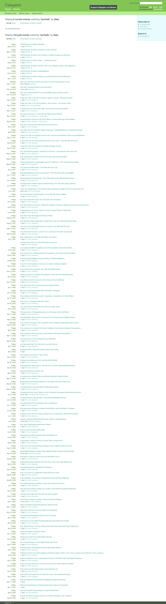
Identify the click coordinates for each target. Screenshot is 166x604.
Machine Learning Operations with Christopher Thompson (40, 290)
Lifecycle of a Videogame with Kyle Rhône (34, 301)
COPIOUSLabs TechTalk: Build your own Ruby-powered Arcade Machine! (45, 76)
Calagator (13, 5)
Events (8, 9)
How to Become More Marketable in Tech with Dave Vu (39, 569)
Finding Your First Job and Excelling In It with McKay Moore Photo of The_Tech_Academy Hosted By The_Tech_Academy (62, 553)
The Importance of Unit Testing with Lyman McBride (38, 339)
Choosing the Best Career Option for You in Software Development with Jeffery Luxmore (50, 392)
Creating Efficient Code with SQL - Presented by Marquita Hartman (43, 398)
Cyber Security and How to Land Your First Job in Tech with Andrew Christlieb (47, 564)
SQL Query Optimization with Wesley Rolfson (35, 424)
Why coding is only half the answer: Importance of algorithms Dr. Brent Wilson (47, 296)
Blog (150, 7)
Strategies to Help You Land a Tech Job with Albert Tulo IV (40, 456)
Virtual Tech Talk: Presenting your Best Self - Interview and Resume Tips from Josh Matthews (52, 135)
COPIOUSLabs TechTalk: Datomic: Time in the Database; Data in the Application (47, 66)
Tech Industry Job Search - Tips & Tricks (34, 355)
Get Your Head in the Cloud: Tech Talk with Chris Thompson (40, 199)
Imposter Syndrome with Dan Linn (32, 371)
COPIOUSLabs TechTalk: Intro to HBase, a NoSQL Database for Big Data (45, 55)
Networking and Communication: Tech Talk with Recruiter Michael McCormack (47, 178)
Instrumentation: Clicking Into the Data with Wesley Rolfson (40, 547)
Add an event (24, 13)
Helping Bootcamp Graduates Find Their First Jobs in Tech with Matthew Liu (46, 462)
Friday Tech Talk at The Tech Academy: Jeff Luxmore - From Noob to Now (45, 103)
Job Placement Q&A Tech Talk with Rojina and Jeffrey (38, 242)
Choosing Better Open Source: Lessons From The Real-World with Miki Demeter (47, 317)
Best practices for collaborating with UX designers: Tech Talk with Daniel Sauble (47, 253)
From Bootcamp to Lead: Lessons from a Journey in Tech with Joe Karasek (46, 232)
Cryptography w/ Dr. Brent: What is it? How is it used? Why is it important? (45, 210)
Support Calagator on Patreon (103, 7)
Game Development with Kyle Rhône (32, 531)
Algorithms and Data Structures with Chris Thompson (38, 510)
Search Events (135, 3)
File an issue (158, 9)
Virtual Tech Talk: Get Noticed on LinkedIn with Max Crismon (40, 146)
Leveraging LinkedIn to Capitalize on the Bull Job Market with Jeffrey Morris (46, 248)
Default (38, 23)
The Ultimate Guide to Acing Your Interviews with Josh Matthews (42, 280)
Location (32, 23)
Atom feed (143, 26)
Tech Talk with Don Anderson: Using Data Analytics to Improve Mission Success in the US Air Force (54, 205)
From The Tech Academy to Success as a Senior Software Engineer (43, 264)
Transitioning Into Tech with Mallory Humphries (36, 467)
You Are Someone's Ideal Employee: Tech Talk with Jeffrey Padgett (43, 194)
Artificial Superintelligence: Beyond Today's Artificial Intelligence (42, 258)
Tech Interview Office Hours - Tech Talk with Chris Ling (38, 167)
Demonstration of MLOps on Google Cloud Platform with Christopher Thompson (47, 408)
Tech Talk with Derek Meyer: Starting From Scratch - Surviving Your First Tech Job (48, 151)
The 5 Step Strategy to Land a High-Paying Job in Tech (38, 542)
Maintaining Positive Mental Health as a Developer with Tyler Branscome (45, 381)
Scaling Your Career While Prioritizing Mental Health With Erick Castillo (44, 521)
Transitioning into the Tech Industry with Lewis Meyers (38, 403)
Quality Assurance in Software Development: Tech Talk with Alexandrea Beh (46, 274)
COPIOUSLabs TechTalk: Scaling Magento (34, 71)
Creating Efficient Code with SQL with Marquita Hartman (39, 387)
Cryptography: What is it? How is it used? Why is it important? (41, 440)
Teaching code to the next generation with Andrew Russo (39, 285)
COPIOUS (28, 46)
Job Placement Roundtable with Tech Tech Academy (38, 515)
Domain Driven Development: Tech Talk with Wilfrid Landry (40, 269)
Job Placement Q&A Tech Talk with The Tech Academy (39, 494)
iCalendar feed (145, 24)
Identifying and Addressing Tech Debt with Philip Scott (38, 435)
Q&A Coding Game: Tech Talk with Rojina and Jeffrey (38, 237)
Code (160, 7)
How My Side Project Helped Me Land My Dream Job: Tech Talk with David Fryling (48, 221)
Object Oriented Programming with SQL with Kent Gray (39, 505)
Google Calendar (146, 29)
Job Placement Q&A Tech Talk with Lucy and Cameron (39, 344)
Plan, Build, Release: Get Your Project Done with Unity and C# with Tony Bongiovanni (49, 526)
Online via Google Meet (33, 105)
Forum (155, 7)
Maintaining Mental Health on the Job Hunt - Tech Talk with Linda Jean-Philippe (47, 173)
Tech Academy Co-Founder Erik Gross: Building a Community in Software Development (50, 328)
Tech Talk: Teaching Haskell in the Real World (35, 87)
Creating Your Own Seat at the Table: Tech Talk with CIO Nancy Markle (44, 108)
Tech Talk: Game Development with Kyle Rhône (36, 216)
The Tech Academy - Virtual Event (36, 116)
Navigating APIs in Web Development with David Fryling (39, 349)
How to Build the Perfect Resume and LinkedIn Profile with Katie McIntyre (45, 333)
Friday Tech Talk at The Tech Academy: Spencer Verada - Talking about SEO (46, 98)
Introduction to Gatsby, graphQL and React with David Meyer (41, 499)
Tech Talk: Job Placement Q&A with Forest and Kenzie (38, 125)
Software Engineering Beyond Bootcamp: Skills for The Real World (43, 419)
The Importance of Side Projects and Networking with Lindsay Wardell (44, 376)
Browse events (10, 13)
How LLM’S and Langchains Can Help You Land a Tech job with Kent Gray (45, 574)
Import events (37, 13)
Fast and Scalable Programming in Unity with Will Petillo (39, 590)
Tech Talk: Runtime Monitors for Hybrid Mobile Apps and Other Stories (44, 92)
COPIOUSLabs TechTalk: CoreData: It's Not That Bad (38, 50)
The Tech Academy (31, 100)
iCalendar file (144, 36)
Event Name (24, 23)
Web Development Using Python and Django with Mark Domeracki (43, 580)
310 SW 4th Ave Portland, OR (38, 394)
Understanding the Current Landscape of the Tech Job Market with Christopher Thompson (51, 558)
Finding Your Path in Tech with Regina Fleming (36, 537)
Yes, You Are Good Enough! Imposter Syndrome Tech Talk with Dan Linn (45, 226)
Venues (16, 9)
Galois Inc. (32, 89)
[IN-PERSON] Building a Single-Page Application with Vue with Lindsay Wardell (47, 451)
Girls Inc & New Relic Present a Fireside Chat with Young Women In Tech (45, 82)
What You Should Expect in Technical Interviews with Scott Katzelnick (44, 585)
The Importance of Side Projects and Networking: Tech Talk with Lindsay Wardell (47, 183)
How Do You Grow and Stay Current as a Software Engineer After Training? (46, 596)
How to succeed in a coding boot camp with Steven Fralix (39, 472)
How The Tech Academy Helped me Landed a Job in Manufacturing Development (48, 489)
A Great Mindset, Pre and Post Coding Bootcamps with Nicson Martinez (44, 478)
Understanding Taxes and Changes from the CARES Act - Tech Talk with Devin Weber (49, 162)
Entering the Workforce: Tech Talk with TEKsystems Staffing (41, 114)
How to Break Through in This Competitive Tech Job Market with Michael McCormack (49, 323)
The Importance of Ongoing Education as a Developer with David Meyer (44, 312)
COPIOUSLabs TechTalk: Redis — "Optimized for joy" (38, 60)
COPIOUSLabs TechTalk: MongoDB (32, 44)
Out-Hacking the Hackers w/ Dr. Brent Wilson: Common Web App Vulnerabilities (47, 119)
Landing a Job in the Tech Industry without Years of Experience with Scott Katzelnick (49, 414)
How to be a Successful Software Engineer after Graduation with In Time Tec (46, 446)
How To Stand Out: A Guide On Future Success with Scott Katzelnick (43, 157)
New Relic (32, 84)
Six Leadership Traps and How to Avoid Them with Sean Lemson (42, 483)
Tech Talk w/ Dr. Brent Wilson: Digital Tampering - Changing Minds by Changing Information (51, 130)
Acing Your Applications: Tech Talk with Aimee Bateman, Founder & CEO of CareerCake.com (52, 189)
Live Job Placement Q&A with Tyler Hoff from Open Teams (40, 307)
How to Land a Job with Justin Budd (32, 430)
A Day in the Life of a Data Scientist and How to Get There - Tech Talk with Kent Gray (49, 141)
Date (14, 23)
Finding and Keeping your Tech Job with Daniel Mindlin (38, 360)
